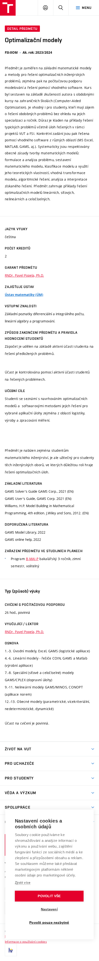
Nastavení (49, 909)
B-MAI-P (32, 558)
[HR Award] (11, 950)
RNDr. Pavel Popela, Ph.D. (24, 275)
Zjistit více (23, 882)
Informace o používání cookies (26, 941)
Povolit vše (49, 896)
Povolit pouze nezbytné (49, 922)
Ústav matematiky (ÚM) (24, 295)
